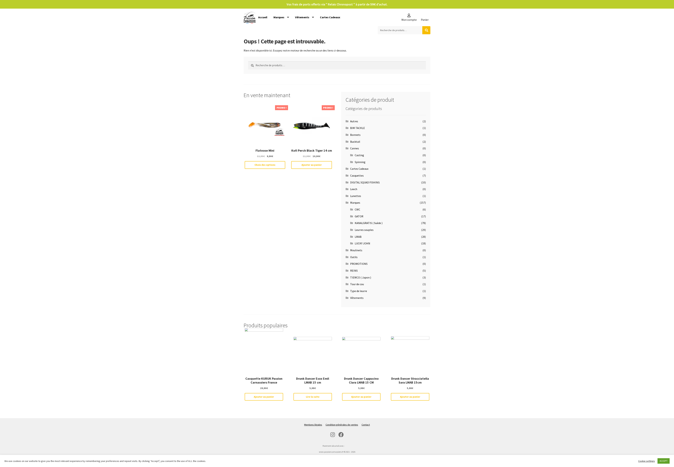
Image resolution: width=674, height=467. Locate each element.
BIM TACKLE (357, 128)
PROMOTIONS (359, 263)
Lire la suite (312, 396)
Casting (359, 155)
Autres (354, 121)
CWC (357, 209)
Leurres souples (364, 230)
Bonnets (355, 135)
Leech (353, 189)
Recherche (426, 30)
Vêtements (302, 17)
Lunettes (355, 196)
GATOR (359, 216)
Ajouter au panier (312, 164)
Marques (278, 17)
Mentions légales (313, 424)
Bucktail (355, 141)
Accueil (262, 17)
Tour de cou (357, 284)
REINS (354, 270)
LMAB (358, 236)
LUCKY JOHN (362, 243)
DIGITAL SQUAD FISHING (365, 182)
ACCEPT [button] (664, 460)
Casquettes (357, 175)
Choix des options (265, 164)
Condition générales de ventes (342, 424)
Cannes (354, 148)
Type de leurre (358, 291)
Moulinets (356, 250)
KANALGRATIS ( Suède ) (368, 223)
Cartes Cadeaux (330, 17)
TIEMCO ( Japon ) (360, 277)
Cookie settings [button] (646, 461)
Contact (366, 424)
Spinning (360, 162)
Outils (354, 257)
